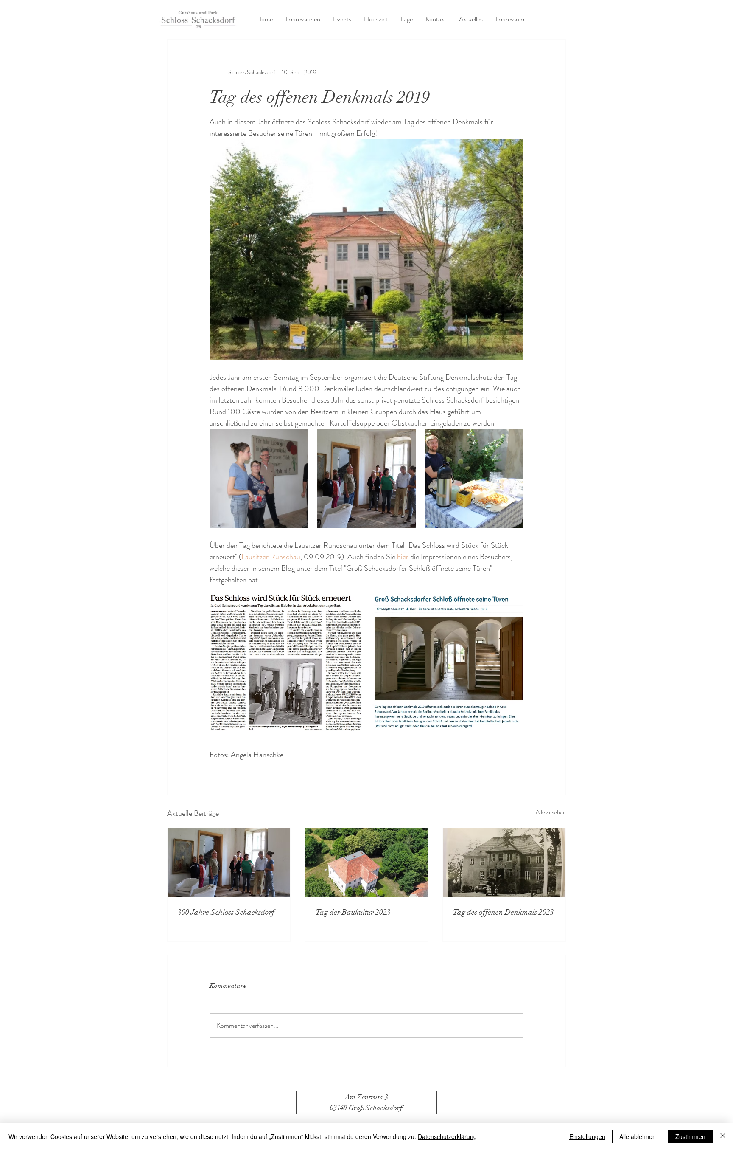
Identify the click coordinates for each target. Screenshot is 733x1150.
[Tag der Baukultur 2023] (366, 862)
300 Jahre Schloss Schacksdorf (226, 912)
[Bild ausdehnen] (259, 478)
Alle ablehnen (637, 1136)
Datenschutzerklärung (447, 1136)
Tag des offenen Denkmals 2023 (503, 912)
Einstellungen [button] (587, 1136)
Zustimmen (690, 1136)
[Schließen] (723, 1136)
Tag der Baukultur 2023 (353, 912)
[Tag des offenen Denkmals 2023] (504, 862)
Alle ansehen (551, 812)
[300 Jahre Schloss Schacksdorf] (229, 862)
